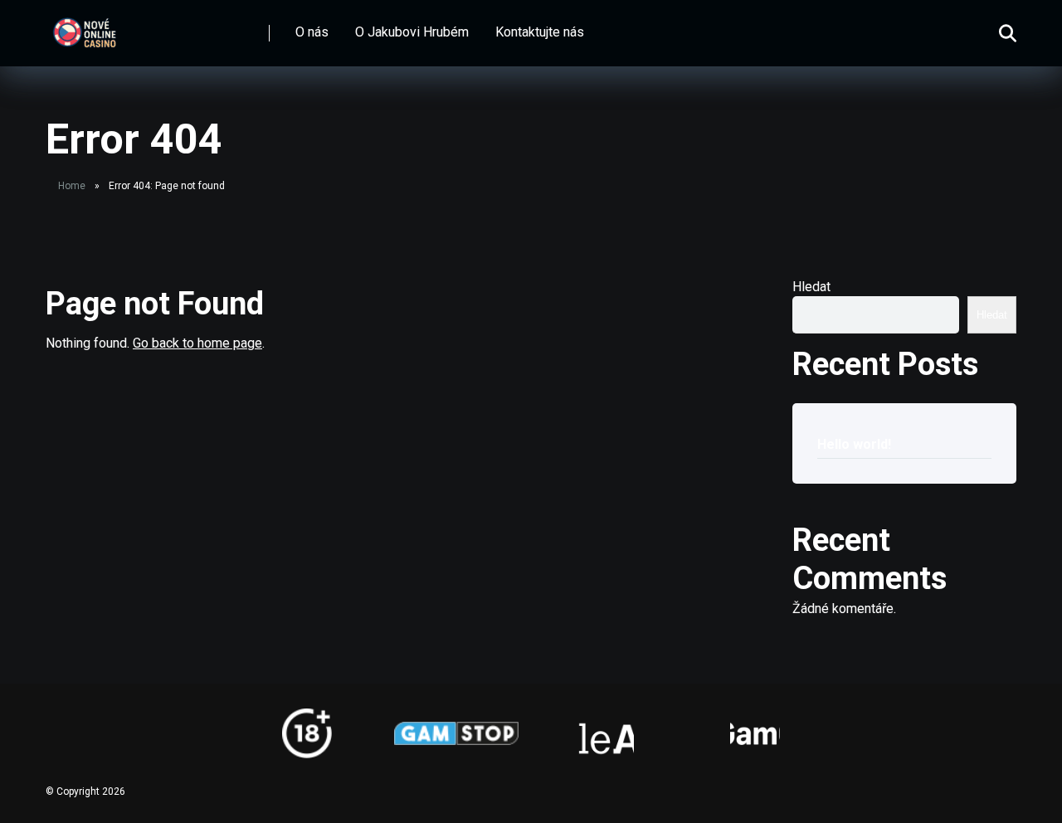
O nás (312, 32)
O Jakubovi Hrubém (412, 32)
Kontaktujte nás (539, 32)
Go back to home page (197, 343)
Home (71, 186)
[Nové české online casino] (84, 27)
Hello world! (854, 444)
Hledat (811, 287)
